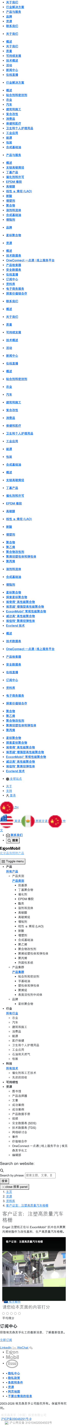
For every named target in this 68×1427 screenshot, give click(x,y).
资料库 (10, 284)
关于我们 (12, 46)
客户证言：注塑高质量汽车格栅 (27, 1205)
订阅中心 (12, 279)
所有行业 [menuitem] (12, 1013)
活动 (9, 65)
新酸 (9, 196)
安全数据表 (13, 269)
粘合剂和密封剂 (16, 95)
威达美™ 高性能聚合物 (20, 616)
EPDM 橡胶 (14, 181)
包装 (9, 142)
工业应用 (12, 133)
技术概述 (12, 60)
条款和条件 (15, 1382)
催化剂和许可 (15, 177)
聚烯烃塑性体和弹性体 (21, 556)
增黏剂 (10, 219)
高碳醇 (10, 186)
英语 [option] (17, 821)
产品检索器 (13, 265)
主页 (9, 1192)
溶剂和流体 (13, 210)
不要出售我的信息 (20, 1396)
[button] (9, 807)
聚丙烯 (10, 561)
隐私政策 (14, 1378)
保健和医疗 (13, 123)
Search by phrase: (12, 1175)
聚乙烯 (10, 547)
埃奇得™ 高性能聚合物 (20, 602)
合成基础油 (13, 147)
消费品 (10, 118)
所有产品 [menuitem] (12, 871)
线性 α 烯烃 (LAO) (19, 191)
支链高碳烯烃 (15, 167)
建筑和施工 (13, 109)
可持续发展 (13, 55)
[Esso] (12, 1363)
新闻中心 (12, 70)
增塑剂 (10, 200)
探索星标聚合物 (16, 597)
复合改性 (12, 114)
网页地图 (14, 1391)
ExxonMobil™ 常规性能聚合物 (26, 611)
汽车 (9, 104)
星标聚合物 (13, 235)
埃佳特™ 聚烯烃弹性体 (20, 621)
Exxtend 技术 (15, 625)
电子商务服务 (15, 288)
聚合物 (10, 205)
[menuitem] (14, 779)
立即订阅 (6, 1340)
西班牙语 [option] (42, 821)
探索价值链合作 (16, 293)
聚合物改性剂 (15, 552)
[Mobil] (12, 1357)
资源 (9, 1196)
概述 (9, 41)
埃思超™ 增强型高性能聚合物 (25, 606)
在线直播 (12, 74)
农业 (9, 99)
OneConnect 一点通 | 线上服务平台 (30, 260)
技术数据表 (13, 255)
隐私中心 (14, 1373)
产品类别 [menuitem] (18, 880)
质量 (9, 51)
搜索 (5, 1181)
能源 (9, 137)
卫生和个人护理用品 (19, 128)
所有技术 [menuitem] (12, 1068)
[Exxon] (12, 1352)
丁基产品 (12, 172)
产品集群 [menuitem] (18, 972)
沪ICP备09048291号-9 (16, 1419)
